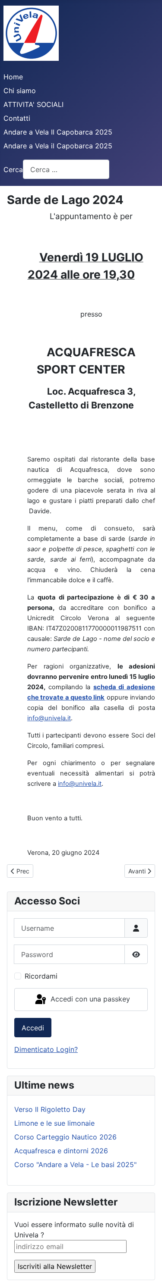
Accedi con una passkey (89, 999)
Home (13, 76)
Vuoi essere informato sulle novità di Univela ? (74, 1229)
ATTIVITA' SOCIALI (33, 104)
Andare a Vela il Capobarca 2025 (57, 145)
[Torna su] (147, 1271)
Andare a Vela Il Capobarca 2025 (57, 132)
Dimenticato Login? (46, 1049)
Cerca (13, 169)
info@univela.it (49, 718)
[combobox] (66, 169)
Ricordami (41, 976)
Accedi (33, 1027)
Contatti (16, 118)
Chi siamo (19, 90)
